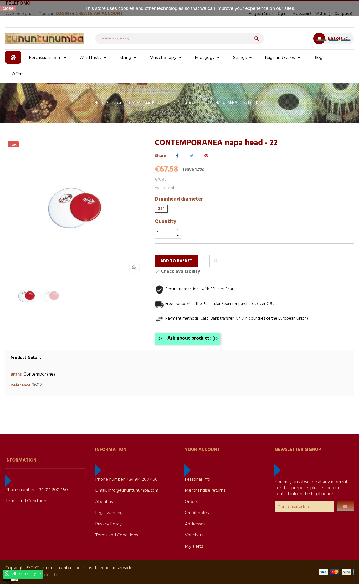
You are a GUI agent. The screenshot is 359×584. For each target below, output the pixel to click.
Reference (20, 385)
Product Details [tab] (26, 358)
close (8, 8)
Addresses (195, 524)
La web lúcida (43, 575)
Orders (191, 502)
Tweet (191, 156)
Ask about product (188, 338)
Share (177, 156)
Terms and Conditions (26, 501)
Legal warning (109, 513)
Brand (16, 375)
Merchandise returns (205, 490)
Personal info (197, 479)
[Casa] (13, 57)
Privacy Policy (108, 524)
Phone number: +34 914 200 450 (36, 490)
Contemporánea (39, 374)
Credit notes (197, 513)
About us (104, 502)
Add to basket (176, 261)
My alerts (194, 546)
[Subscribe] (345, 506)
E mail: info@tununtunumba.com (126, 490)
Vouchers (194, 535)
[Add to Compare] (215, 261)
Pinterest (206, 156)
